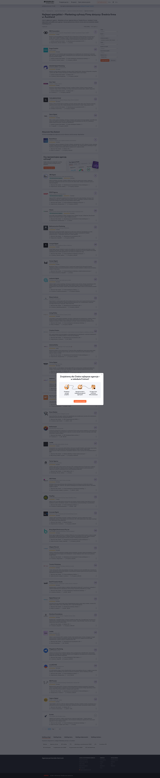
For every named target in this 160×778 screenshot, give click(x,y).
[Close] (101, 374)
